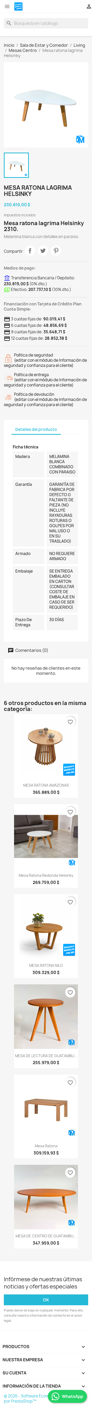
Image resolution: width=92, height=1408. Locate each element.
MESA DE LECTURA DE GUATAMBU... (46, 1055)
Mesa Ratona (46, 1145)
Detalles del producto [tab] (36, 429)
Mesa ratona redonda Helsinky (46, 875)
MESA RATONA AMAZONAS (46, 785)
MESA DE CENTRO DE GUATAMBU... (46, 1235)
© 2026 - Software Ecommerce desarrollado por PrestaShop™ (44, 1398)
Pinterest (56, 251)
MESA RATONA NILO (46, 965)
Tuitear (43, 251)
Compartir (30, 251)
